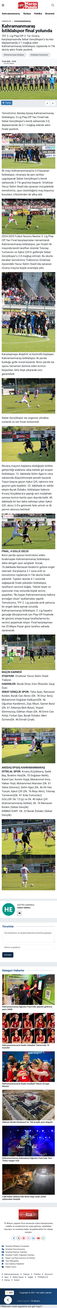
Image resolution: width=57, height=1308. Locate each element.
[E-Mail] (19, 913)
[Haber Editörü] (8, 909)
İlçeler (16, 1280)
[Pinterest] (23, 1238)
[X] (19, 1238)
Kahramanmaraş (11, 14)
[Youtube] (38, 1238)
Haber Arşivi (10, 1267)
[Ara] (52, 5)
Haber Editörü (23, 907)
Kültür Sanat (18, 1277)
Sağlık (30, 1277)
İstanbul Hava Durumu (15, 1249)
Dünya (7, 1280)
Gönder (8, 954)
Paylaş (8, 103)
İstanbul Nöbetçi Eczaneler (17, 1246)
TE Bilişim (35, 1301)
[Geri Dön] (8, 1300)
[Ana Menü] (3, 5)
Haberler (6, 21)
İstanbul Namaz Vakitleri (16, 1252)
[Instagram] (28, 1238)
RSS (11, 1293)
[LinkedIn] (33, 1238)
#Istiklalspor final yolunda (39, 55)
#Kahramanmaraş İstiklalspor (14, 55)
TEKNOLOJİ (43, 1277)
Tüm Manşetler (12, 1261)
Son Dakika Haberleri (14, 1264)
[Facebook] (14, 1238)
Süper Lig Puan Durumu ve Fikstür (20, 1258)
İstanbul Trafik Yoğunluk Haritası (19, 1255)
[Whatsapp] (43, 1238)
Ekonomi (49, 14)
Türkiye (27, 14)
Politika (38, 14)
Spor (6, 1277)
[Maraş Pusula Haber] (28, 5)
